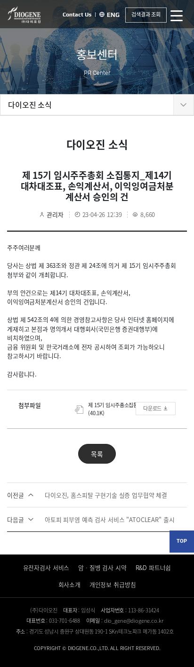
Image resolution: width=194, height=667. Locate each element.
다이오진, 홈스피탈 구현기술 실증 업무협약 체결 (87, 494)
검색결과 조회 (146, 14)
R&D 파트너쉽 (153, 567)
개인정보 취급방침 (112, 584)
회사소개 (69, 584)
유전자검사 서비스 (46, 567)
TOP (182, 541)
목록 (97, 453)
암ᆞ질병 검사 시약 (102, 567)
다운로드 (153, 408)
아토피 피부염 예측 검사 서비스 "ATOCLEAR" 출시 (90, 519)
